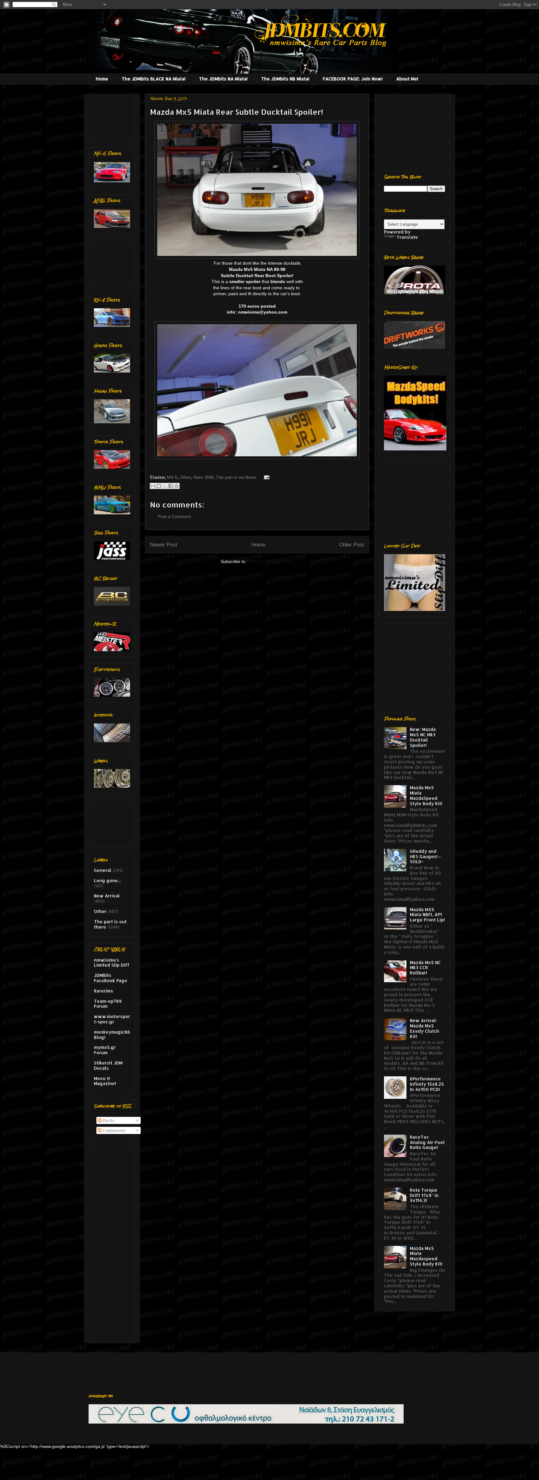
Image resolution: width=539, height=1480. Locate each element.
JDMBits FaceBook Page (110, 978)
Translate (407, 237)
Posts (108, 1120)
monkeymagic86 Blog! (112, 1034)
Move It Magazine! (105, 1081)
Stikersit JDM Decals (108, 1065)
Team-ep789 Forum (108, 1003)
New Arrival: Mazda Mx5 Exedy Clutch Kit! (424, 1028)
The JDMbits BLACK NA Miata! (154, 78)
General (102, 870)
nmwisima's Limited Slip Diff (111, 962)
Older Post (351, 545)
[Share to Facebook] (171, 486)
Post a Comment (174, 516)
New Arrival (107, 895)
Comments (113, 1130)
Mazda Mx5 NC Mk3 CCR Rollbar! (425, 968)
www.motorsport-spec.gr (112, 1019)
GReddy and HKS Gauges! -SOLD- (425, 856)
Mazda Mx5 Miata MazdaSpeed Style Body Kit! (426, 795)
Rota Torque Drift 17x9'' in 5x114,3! (424, 1195)
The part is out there (236, 477)
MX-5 (172, 477)
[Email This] (153, 486)
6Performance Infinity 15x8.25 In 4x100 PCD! (427, 1084)
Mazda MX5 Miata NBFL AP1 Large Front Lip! (427, 915)
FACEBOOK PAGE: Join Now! (353, 78)
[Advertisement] (113, 115)
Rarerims (103, 990)
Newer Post (163, 545)
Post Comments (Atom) (271, 561)
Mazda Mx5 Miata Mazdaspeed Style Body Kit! (426, 1256)
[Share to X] (165, 486)
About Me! (407, 78)
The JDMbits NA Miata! (223, 78)
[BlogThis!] (159, 486)
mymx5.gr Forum (105, 1050)
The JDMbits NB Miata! (285, 78)
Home (102, 78)
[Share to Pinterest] (176, 486)
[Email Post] (266, 477)
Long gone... (107, 880)
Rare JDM (203, 477)
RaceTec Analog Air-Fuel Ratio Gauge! (427, 1142)
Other (185, 477)
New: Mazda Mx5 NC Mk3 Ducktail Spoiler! (423, 737)
